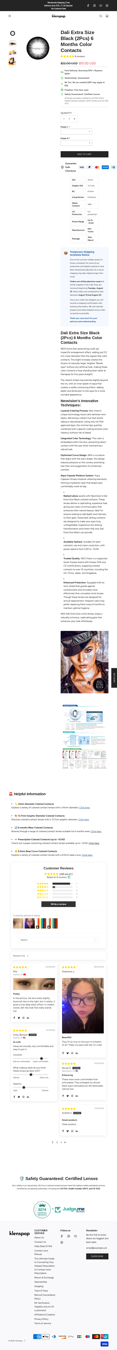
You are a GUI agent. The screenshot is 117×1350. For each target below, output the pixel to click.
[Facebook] (88, 5)
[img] (20, 967)
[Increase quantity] (74, 119)
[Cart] (107, 16)
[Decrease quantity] (64, 119)
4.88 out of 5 (66, 874)
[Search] (101, 16)
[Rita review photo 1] (34, 984)
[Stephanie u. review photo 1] (83, 1006)
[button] (68, 56)
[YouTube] (101, 5)
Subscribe (97, 1256)
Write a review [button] (58, 904)
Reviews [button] (114, 678)
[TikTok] (107, 5)
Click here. (94, 843)
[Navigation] (9, 16)
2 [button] (57, 1142)
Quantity (66, 113)
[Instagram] (94, 5)
